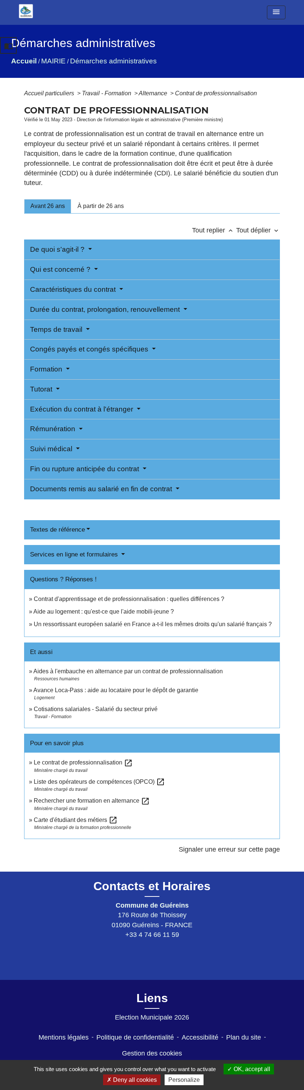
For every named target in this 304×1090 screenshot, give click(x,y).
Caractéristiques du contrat (74, 289)
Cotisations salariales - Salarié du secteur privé (96, 709)
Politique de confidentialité (135, 1037)
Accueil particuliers (50, 93)
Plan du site (243, 1037)
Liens (152, 998)
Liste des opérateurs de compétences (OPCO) (99, 782)
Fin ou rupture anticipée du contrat (85, 469)
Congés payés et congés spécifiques (90, 349)
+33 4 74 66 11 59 (152, 934)
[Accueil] (26, 11)
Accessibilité (200, 1037)
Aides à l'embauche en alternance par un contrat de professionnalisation (128, 671)
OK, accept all (251, 1069)
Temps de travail (57, 329)
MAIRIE (53, 61)
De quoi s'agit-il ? (58, 249)
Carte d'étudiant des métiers (76, 820)
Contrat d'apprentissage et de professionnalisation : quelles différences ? (129, 599)
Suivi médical (52, 449)
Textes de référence (57, 529)
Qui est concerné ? (61, 269)
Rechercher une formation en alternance (92, 800)
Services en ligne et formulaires (75, 554)
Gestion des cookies (152, 1053)
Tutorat (42, 389)
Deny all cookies (134, 1080)
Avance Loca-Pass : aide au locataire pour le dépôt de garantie (115, 690)
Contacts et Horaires (152, 886)
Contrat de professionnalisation (216, 93)
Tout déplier (258, 230)
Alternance (154, 93)
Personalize (184, 1080)
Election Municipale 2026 (152, 1017)
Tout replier (213, 230)
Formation (47, 369)
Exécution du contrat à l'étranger (82, 409)
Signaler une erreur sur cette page (229, 849)
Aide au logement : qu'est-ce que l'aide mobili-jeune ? (103, 611)
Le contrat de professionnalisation (83, 762)
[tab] (47, 206)
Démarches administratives (113, 61)
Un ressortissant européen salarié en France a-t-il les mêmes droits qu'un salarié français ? (153, 624)
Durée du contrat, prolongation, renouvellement (106, 309)
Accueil (24, 61)
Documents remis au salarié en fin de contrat (102, 489)
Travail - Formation (107, 93)
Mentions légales (64, 1037)
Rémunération (53, 429)
